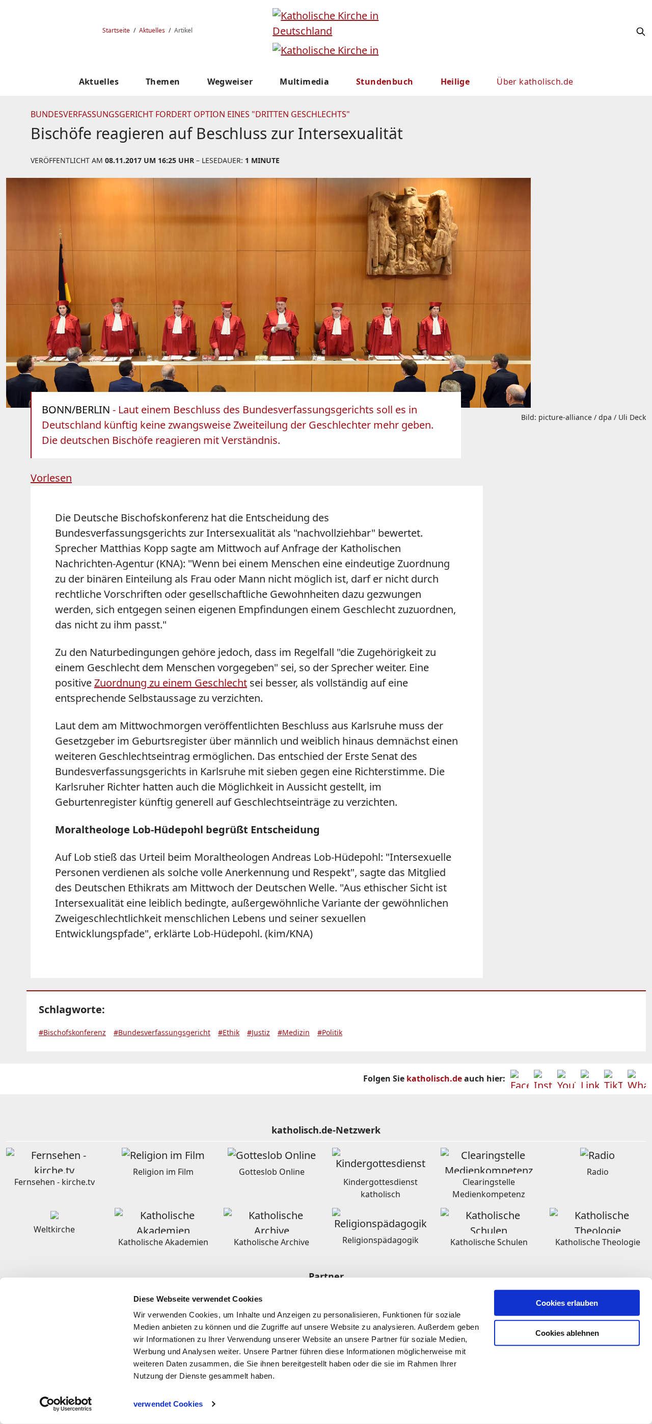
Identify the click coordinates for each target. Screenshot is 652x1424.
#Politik (329, 1032)
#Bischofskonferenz (72, 1032)
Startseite (116, 30)
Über (535, 81)
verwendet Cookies (168, 1404)
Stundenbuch (384, 81)
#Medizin (294, 1032)
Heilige (455, 81)
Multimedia (304, 81)
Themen (163, 81)
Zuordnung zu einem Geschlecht (170, 683)
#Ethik (228, 1032)
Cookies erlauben (567, 1303)
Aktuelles (152, 30)
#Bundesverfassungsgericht (162, 1032)
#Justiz (258, 1032)
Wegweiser (230, 81)
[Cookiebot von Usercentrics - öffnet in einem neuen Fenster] (66, 1404)
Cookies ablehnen (567, 1333)
